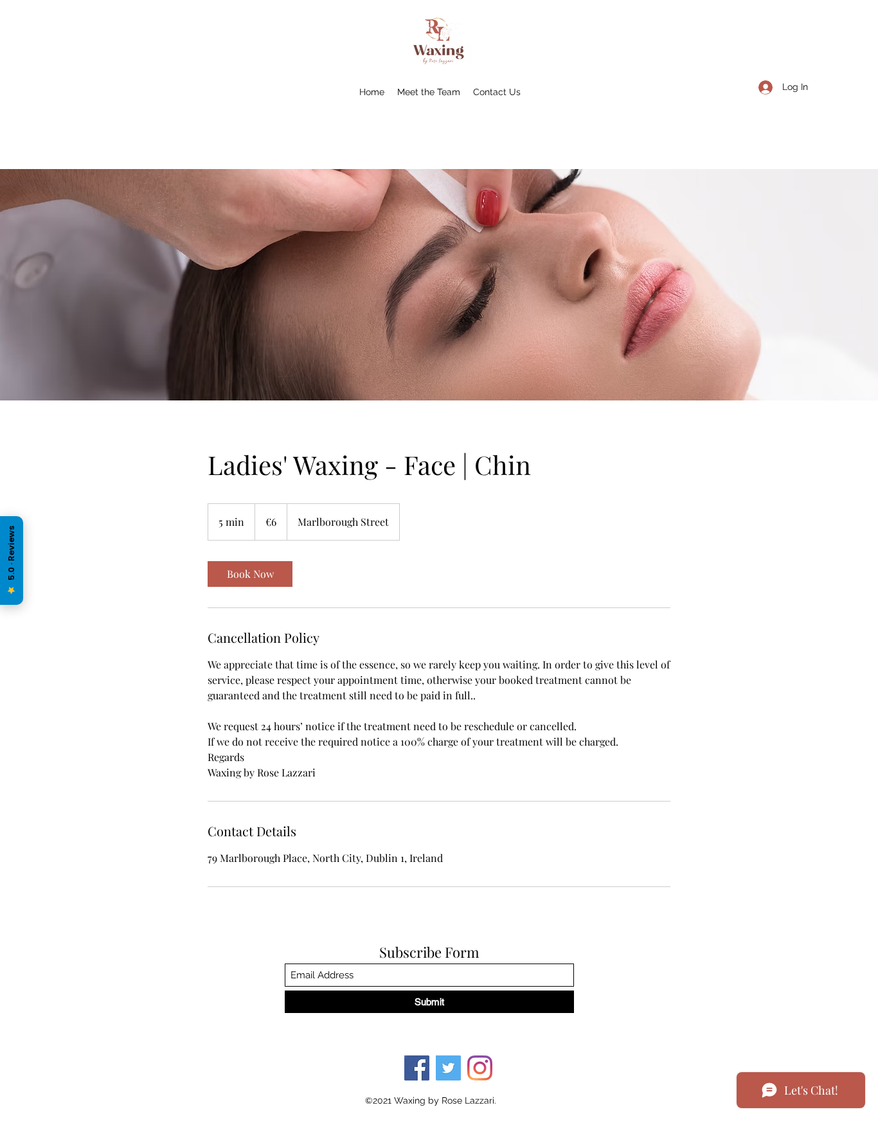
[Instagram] (479, 1068)
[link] (250, 574)
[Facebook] (416, 1068)
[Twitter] (448, 1068)
